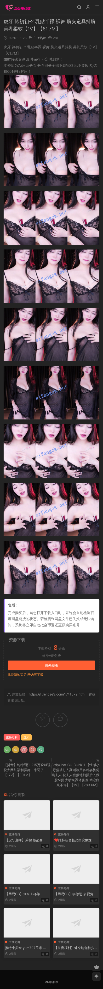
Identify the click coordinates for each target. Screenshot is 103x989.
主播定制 (11, 737)
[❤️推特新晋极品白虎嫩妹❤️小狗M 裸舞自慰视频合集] (76, 815)
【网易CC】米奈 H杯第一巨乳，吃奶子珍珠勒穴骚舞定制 (27, 894)
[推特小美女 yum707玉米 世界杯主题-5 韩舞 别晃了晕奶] (27, 923)
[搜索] (79, 6)
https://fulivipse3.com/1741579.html (57, 694)
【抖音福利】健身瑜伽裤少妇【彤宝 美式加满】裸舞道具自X (76, 948)
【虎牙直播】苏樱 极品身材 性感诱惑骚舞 (25, 840)
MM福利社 (51, 982)
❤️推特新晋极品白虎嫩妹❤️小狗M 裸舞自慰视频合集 (75, 840)
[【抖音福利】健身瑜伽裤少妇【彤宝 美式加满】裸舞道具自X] (76, 923)
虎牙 (26, 737)
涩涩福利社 (18, 7)
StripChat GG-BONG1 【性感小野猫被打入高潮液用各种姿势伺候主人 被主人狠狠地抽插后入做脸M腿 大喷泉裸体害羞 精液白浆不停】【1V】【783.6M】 (75, 775)
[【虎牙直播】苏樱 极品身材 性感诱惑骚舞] (27, 815)
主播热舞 (40, 38)
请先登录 (51, 665)
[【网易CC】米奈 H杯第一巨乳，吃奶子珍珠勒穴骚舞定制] (27, 869)
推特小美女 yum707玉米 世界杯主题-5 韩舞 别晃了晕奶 (26, 948)
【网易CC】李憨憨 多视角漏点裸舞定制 (75, 894)
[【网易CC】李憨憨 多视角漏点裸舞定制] (76, 869)
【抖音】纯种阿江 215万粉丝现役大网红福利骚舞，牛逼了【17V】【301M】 (27, 770)
